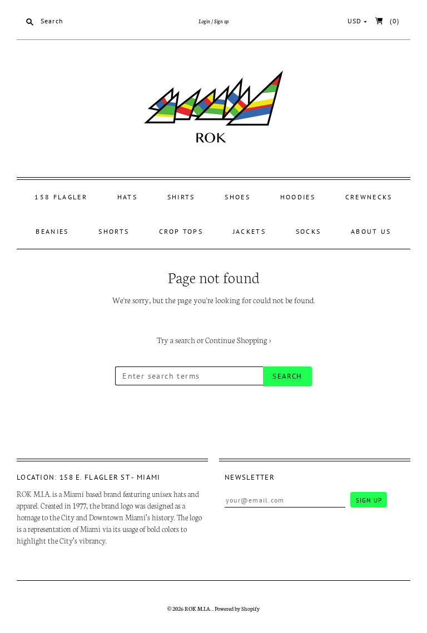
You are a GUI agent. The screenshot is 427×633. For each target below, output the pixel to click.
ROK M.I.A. (198, 608)
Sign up (221, 21)
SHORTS (113, 231)
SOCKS (308, 231)
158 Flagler (60, 197)
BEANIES (52, 231)
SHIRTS (181, 197)
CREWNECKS (369, 197)
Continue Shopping (238, 339)
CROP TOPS (181, 231)
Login (204, 21)
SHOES (237, 197)
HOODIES (297, 197)
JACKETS (249, 231)
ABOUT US (371, 231)
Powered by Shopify (237, 608)
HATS (127, 197)
